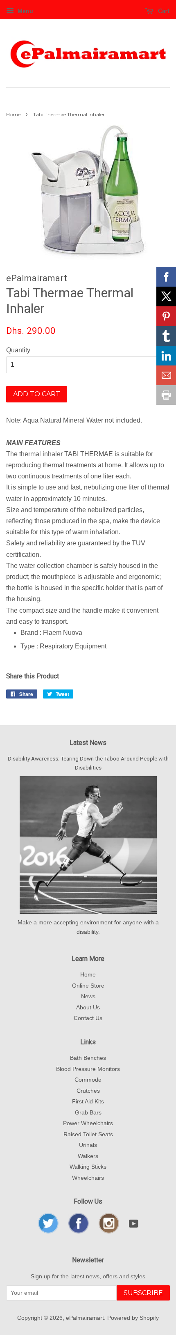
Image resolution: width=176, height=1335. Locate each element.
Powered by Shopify (133, 1318)
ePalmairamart (85, 1318)
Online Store (88, 986)
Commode (88, 1080)
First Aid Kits (88, 1101)
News (88, 996)
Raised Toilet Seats (88, 1134)
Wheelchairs (88, 1178)
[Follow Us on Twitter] (48, 1232)
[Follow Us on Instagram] (109, 1232)
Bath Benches (88, 1058)
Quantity (18, 350)
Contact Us (88, 1018)
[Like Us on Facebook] (78, 1232)
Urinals (88, 1145)
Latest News (88, 743)
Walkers (88, 1156)
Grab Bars (88, 1113)
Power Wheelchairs (88, 1123)
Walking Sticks (88, 1167)
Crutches (88, 1091)
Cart (163, 11)
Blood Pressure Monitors (88, 1069)
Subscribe (143, 1293)
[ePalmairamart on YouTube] (133, 1225)
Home (13, 114)
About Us (88, 1007)
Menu (24, 11)
